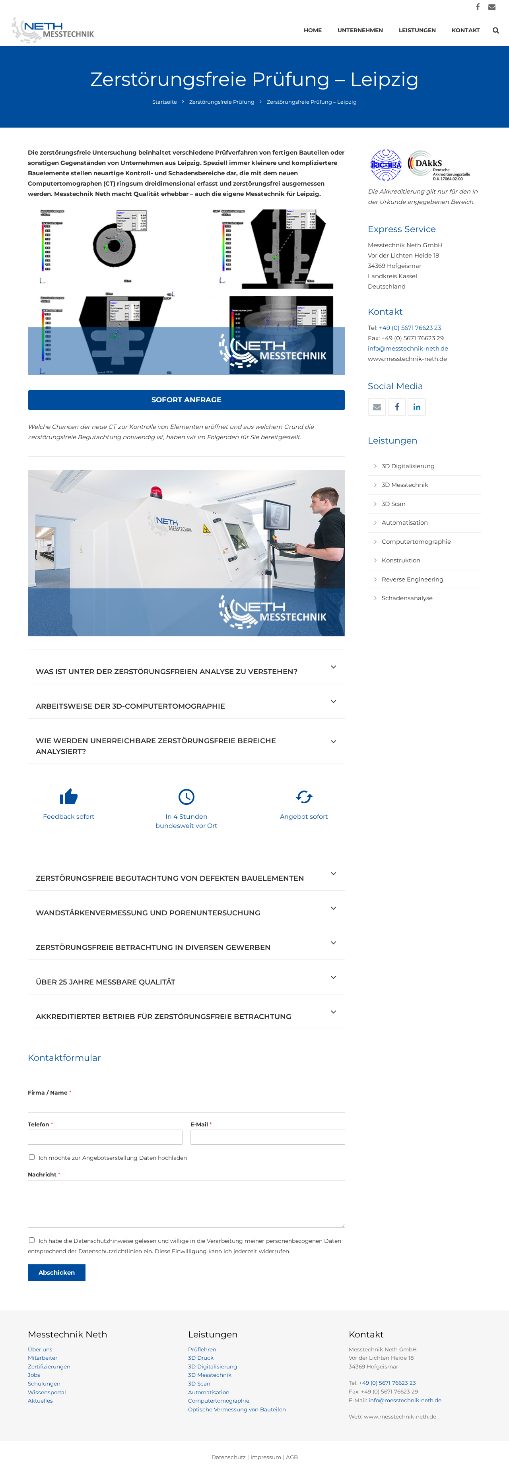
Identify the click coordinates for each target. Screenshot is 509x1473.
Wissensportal (47, 1392)
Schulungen (44, 1383)
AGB (292, 1457)
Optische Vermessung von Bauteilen (237, 1409)
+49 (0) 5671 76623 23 (410, 327)
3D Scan (394, 504)
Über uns (40, 1349)
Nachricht (44, 1174)
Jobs (34, 1375)
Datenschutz (229, 1457)
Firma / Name (49, 1092)
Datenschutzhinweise (103, 1240)
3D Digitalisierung (408, 466)
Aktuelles (40, 1400)
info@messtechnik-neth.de (408, 348)
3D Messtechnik (405, 484)
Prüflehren (202, 1349)
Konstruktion (401, 560)
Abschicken (57, 1272)
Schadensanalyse (407, 598)
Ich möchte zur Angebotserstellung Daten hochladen (113, 1157)
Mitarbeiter (42, 1358)
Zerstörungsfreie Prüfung (221, 102)
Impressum (266, 1457)
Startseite (164, 102)
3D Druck (201, 1358)
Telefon (40, 1124)
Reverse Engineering (412, 579)
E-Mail (201, 1124)
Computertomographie (416, 541)
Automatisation (405, 522)
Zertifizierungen (49, 1366)
